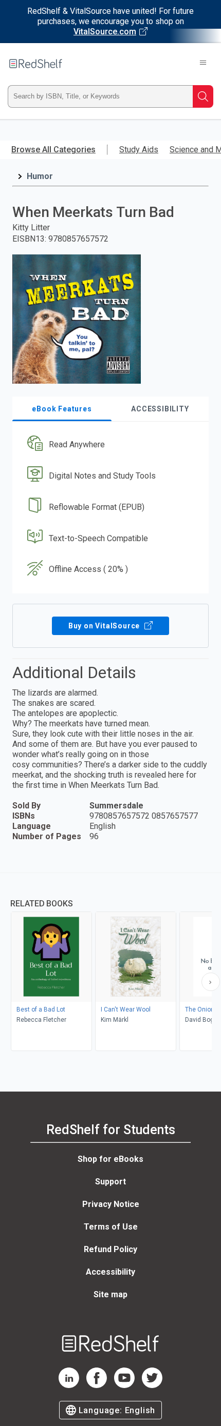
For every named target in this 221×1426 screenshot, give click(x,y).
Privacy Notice (110, 1204)
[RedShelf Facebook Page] (96, 1385)
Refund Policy (110, 1249)
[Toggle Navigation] (203, 63)
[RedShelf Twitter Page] (152, 1385)
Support (110, 1181)
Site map (110, 1294)
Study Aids (138, 149)
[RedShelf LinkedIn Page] (69, 1385)
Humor (40, 176)
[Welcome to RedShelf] (36, 63)
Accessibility (110, 1272)
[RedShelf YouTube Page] (124, 1385)
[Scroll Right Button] (210, 982)
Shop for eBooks (110, 1159)
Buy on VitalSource (105, 626)
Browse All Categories (53, 149)
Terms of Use (111, 1227)
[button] (109, 445)
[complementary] (110, 963)
